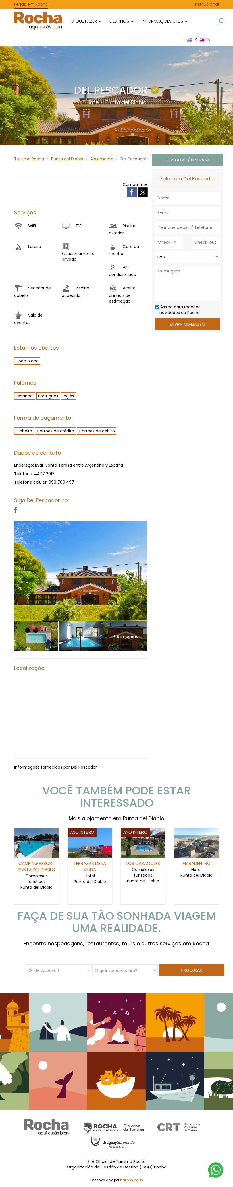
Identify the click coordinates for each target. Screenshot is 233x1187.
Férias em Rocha (31, 4)
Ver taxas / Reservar (187, 160)
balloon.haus (131, 1180)
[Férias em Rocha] (38, 21)
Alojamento (101, 159)
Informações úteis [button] (163, 21)
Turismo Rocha (29, 159)
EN (207, 40)
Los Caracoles (143, 863)
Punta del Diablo (67, 159)
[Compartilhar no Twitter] (143, 192)
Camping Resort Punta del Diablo (36, 867)
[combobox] (187, 257)
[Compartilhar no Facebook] (132, 192)
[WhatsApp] (215, 1169)
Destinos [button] (119, 21)
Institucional (206, 4)
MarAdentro (196, 863)
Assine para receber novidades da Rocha (179, 309)
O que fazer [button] (84, 21)
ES (194, 40)
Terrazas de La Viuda (90, 867)
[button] (220, 21)
